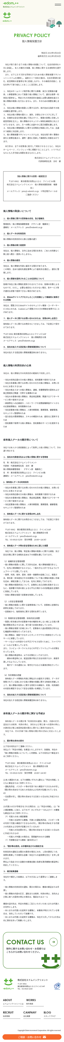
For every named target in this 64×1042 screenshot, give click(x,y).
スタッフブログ (50, 1014)
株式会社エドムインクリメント (14, 7)
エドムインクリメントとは (13, 1002)
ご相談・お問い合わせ (29, 1037)
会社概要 (30, 1014)
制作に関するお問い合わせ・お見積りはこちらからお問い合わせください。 (26, 945)
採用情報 (8, 1014)
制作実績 (31, 1002)
